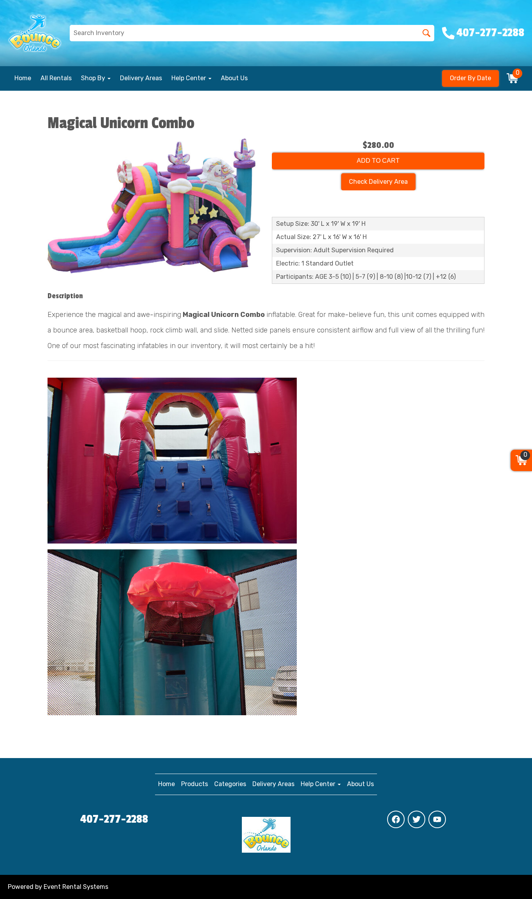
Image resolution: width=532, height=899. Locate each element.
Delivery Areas (141, 78)
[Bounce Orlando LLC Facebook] (396, 819)
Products (194, 784)
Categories (230, 784)
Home (22, 78)
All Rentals (56, 78)
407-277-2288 (114, 819)
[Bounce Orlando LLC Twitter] (416, 819)
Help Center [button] (189, 78)
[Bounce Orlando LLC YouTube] (437, 819)
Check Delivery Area (378, 181)
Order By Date (470, 78)
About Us (234, 78)
